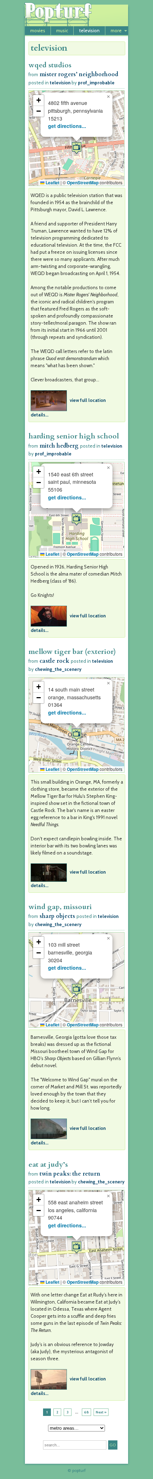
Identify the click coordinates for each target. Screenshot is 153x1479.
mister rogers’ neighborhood (78, 74)
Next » (101, 1412)
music (62, 30)
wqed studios (50, 65)
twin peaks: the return (69, 1174)
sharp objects (57, 916)
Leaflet (51, 182)
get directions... (67, 125)
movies (37, 30)
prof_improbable (96, 82)
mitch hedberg (59, 446)
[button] (76, 148)
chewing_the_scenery (58, 669)
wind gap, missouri (60, 907)
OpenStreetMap (83, 182)
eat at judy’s (48, 1164)
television (89, 30)
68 (86, 1412)
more (116, 30)
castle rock (54, 661)
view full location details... (68, 407)
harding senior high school (73, 436)
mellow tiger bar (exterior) (72, 651)
